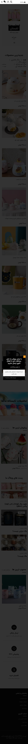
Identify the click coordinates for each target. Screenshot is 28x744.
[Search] (11, 2)
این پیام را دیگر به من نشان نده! (10, 377)
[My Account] (8, 2)
